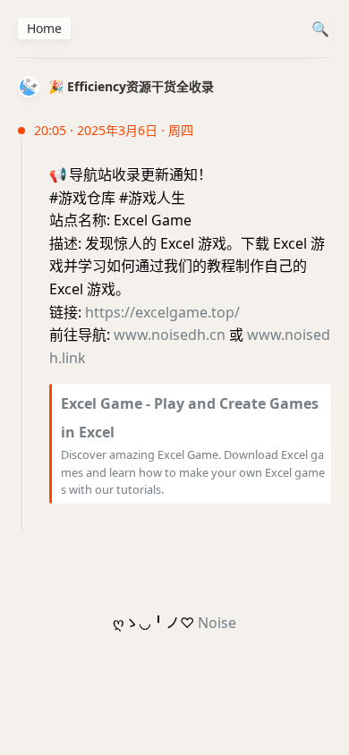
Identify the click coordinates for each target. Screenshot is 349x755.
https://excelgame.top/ (162, 312)
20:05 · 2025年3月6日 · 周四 (113, 130)
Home (44, 28)
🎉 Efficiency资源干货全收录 (131, 86)
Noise (217, 622)
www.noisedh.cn (170, 334)
